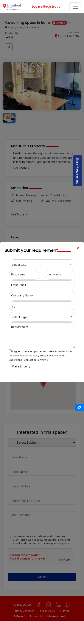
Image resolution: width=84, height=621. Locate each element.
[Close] (78, 248)
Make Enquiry (21, 366)
